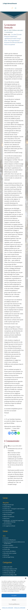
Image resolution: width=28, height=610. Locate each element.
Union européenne (9, 44)
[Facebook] (9, 433)
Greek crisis (7, 549)
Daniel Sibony (7, 506)
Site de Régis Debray (9, 557)
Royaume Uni (8, 42)
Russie (15, 42)
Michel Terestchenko (9, 516)
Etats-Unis (7, 40)
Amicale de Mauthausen (10, 540)
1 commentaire (8, 32)
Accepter (14, 595)
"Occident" (14, 34)
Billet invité (6, 567)
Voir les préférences (14, 604)
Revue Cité (6, 555)
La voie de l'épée (8, 510)
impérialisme (15, 40)
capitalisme (7, 38)
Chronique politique (9, 570)
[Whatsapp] (18, 433)
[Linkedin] (15, 433)
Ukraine (20, 42)
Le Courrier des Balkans (10, 551)
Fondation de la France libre (11, 547)
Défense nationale (17, 30)
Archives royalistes (8, 545)
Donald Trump (16, 38)
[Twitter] (12, 433)
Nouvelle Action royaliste (10, 553)
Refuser (14, 600)
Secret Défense (8, 524)
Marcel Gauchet (8, 514)
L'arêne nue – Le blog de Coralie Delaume (14, 508)
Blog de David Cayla (9, 504)
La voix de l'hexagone (9, 512)
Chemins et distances (9, 569)
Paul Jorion (6, 518)
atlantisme (13, 36)
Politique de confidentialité (7, 607)
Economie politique (9, 574)
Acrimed (6, 538)
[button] (25, 578)
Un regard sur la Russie (9, 526)
